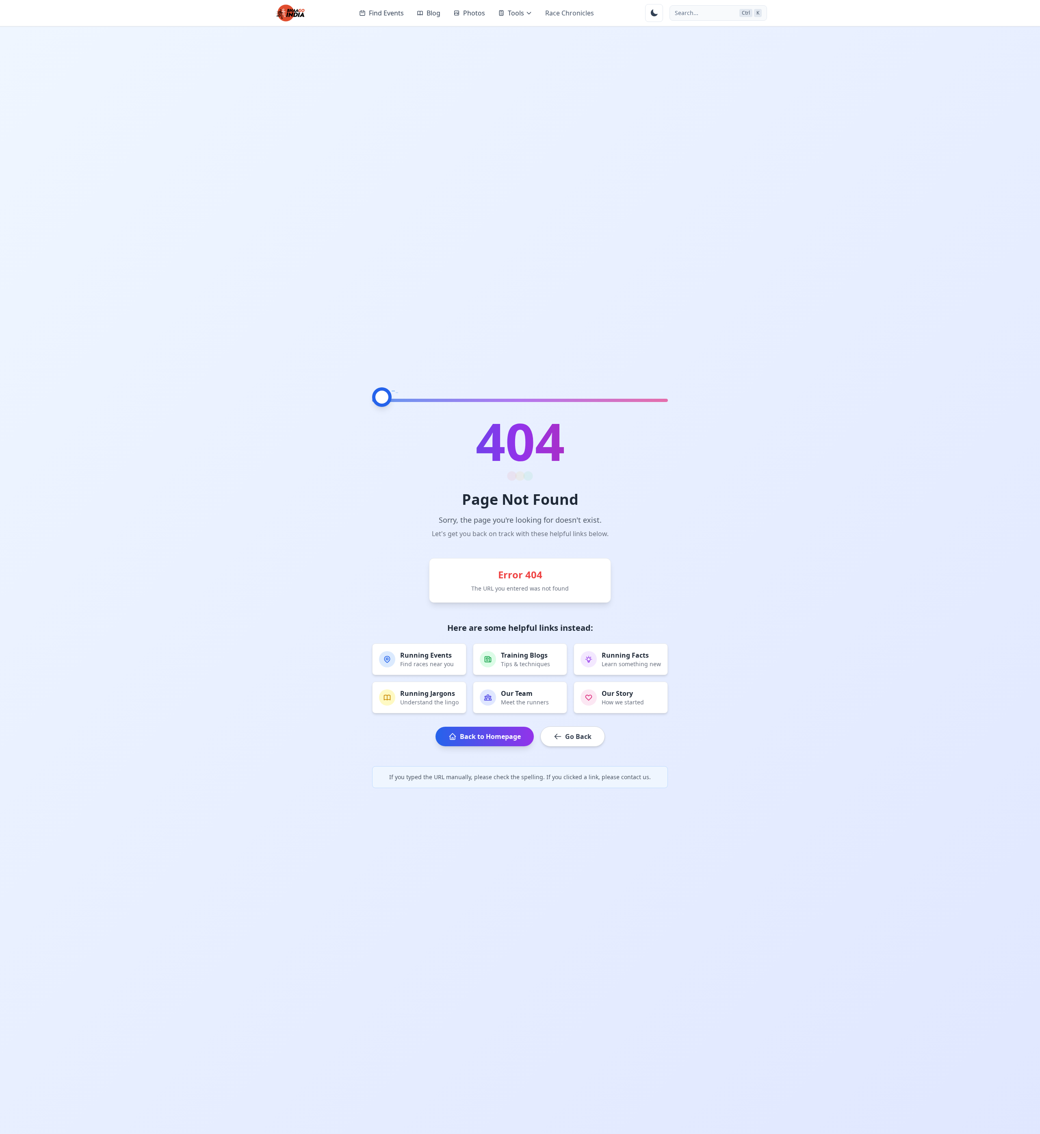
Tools (516, 13)
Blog (433, 13)
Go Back (578, 736)
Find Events (386, 13)
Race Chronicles (569, 13)
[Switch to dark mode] (654, 13)
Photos (474, 13)
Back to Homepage (490, 736)
